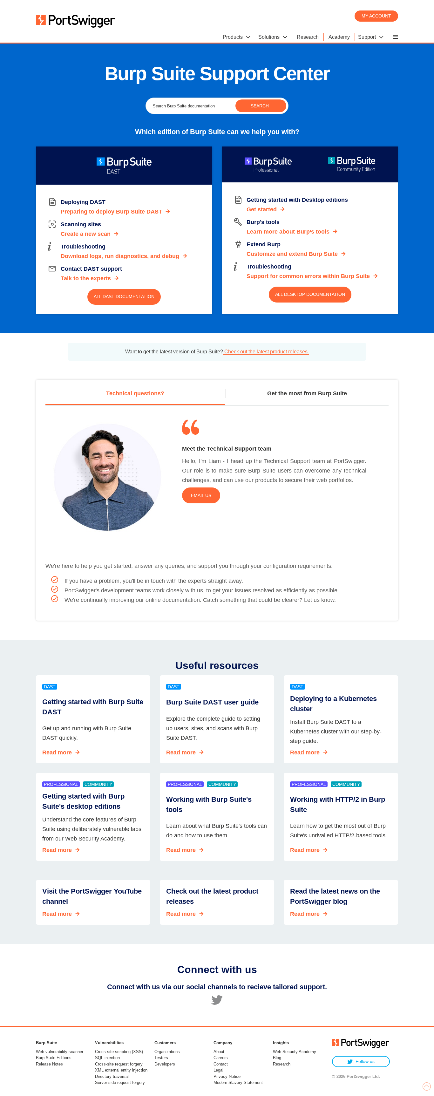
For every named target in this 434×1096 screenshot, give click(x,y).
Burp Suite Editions (53, 1057)
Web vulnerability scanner (59, 1051)
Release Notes (49, 1064)
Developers (164, 1064)
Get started (262, 209)
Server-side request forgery (120, 1082)
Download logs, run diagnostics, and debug (120, 256)
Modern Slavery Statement (238, 1082)
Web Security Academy (294, 1051)
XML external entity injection (121, 1070)
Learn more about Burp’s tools (288, 231)
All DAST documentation (124, 296)
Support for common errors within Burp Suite (308, 276)
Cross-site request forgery (119, 1064)
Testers (161, 1057)
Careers (221, 1057)
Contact (221, 1064)
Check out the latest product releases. (266, 351)
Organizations (167, 1051)
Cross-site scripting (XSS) (119, 1051)
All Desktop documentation (310, 294)
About (219, 1051)
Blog (277, 1057)
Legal (218, 1070)
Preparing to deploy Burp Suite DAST (111, 211)
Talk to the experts (86, 278)
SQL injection (107, 1057)
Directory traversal (112, 1076)
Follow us (365, 1061)
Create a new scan (86, 234)
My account (376, 15)
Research (281, 1064)
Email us (201, 495)
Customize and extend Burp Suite (292, 254)
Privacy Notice (227, 1076)
